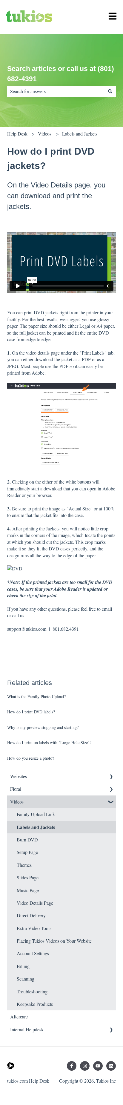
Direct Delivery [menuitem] (31, 915)
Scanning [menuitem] (25, 978)
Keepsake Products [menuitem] (35, 1004)
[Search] (110, 91)
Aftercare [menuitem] (19, 1016)
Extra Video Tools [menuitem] (34, 928)
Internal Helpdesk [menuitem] (27, 1029)
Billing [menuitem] (23, 966)
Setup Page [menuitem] (27, 852)
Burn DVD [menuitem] (27, 839)
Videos (44, 133)
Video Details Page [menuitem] (35, 903)
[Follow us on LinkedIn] (111, 1066)
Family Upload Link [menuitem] (36, 814)
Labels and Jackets (79, 133)
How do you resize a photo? (30, 758)
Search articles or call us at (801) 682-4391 (60, 74)
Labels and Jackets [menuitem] (36, 827)
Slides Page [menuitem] (28, 877)
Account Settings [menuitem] (33, 953)
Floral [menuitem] (15, 789)
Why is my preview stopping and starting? (43, 727)
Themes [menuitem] (24, 865)
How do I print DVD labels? (31, 712)
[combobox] (55, 91)
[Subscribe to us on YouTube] (98, 1066)
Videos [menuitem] (17, 801)
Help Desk (17, 133)
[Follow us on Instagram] (85, 1066)
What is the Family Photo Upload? (36, 696)
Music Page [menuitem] (28, 890)
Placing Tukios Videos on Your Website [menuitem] (54, 941)
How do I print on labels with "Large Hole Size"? (49, 742)
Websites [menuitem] (18, 776)
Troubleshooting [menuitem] (32, 991)
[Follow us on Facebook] (71, 1066)
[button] (111, 777)
